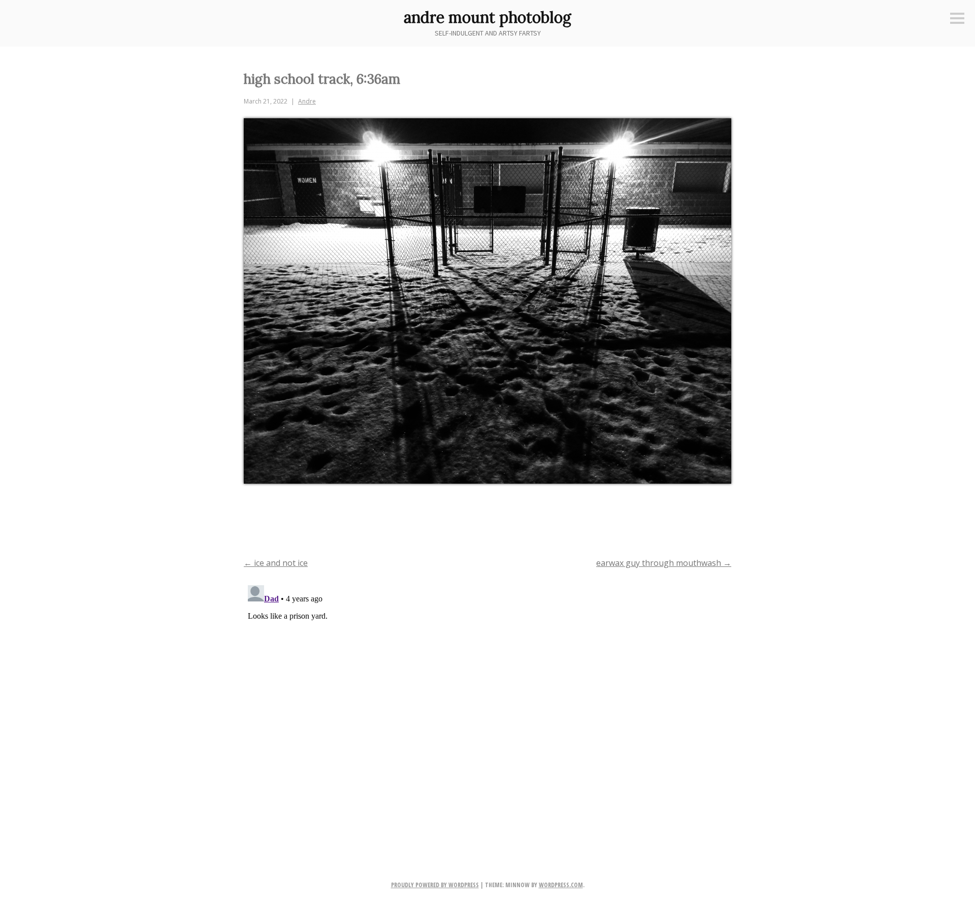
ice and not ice (276, 562)
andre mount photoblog (487, 17)
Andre (307, 101)
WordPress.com (561, 885)
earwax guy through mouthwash (663, 562)
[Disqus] (487, 708)
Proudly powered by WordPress (435, 885)
